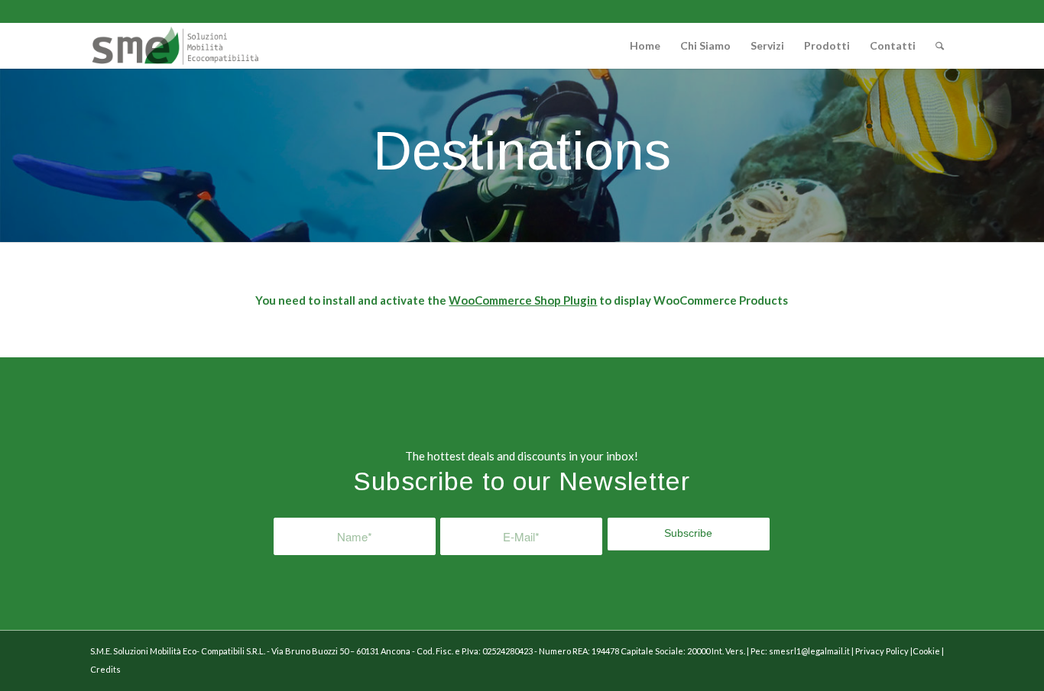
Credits (105, 669)
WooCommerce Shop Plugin (523, 300)
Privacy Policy (882, 651)
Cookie (926, 651)
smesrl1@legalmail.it (809, 651)
